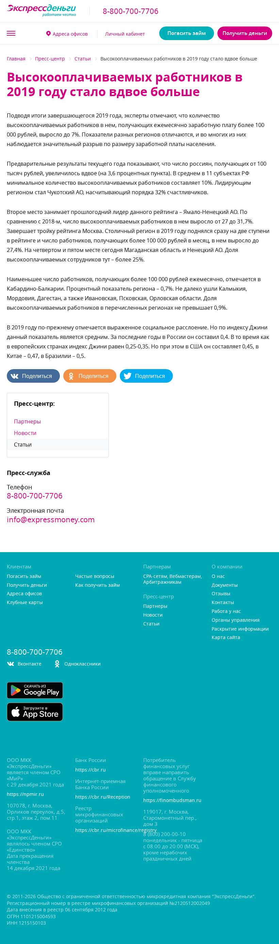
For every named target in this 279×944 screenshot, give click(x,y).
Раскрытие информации (240, 629)
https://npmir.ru (25, 794)
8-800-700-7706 (131, 11)
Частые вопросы (94, 576)
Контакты (223, 602)
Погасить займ (186, 33)
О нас (218, 576)
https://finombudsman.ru (172, 800)
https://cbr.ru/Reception (102, 797)
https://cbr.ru (90, 770)
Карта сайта (226, 637)
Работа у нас (226, 611)
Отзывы (221, 594)
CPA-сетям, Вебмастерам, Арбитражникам (172, 579)
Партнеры (27, 421)
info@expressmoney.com (51, 519)
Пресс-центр (50, 58)
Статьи (83, 58)
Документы (225, 585)
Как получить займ (97, 585)
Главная (16, 58)
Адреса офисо (70, 34)
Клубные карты (25, 602)
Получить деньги (245, 33)
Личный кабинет (125, 34)
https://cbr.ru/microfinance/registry (105, 830)
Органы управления (236, 620)
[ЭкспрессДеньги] (42, 11)
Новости (25, 433)
